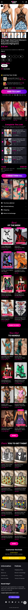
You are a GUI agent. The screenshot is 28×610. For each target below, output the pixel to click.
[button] (23, 2)
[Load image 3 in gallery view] (17, 35)
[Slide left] (1, 35)
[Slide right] (27, 35)
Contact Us (4, 575)
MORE (14, 435)
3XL (9, 60)
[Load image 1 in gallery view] (5, 35)
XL (21, 56)
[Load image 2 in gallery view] (11, 35)
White (4, 65)
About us (3, 572)
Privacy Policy (18, 575)
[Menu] (1, 2)
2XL (3, 60)
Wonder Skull (16, 607)
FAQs (2, 570)
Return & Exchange (20, 572)
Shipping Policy (19, 570)
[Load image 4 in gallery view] (23, 35)
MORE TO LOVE (14, 325)
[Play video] (6, 189)
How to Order (4, 578)
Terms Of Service (19, 578)
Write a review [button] (14, 558)
